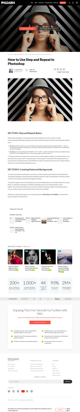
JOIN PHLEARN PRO (40, 322)
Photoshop (46, 194)
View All (55, 2)
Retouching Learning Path (36, 368)
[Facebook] (9, 391)
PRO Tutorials (11, 364)
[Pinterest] (27, 391)
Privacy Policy (55, 370)
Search (69, 3)
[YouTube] (22, 391)
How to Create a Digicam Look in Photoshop (13, 268)
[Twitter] (13, 391)
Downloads (48, 2)
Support (54, 366)
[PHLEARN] (8, 2)
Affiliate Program (56, 375)
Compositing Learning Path (36, 370)
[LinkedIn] (31, 391)
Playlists (41, 2)
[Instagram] (18, 391)
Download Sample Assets (49, 28)
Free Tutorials (19, 54)
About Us (54, 368)
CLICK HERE (54, 194)
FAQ (53, 364)
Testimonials (11, 368)
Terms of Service (56, 373)
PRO (32, 2)
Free (36, 2)
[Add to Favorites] (26, 71)
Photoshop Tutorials (13, 370)
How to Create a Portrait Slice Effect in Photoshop (31, 268)
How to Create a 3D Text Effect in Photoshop (47, 268)
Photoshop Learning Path (36, 364)
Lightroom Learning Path (36, 366)
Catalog (10, 54)
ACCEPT (60, 409)
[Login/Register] (77, 3)
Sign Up (63, 2)
